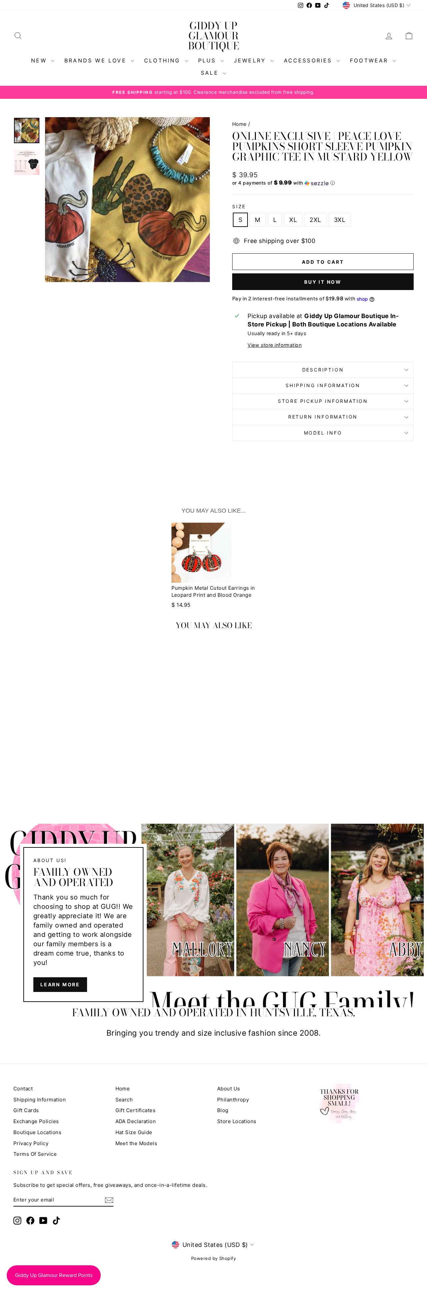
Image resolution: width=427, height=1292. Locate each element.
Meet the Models (136, 1143)
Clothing (163, 60)
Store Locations (237, 1121)
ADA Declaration (135, 1121)
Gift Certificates (135, 1110)
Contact (23, 1088)
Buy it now (323, 282)
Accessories (309, 60)
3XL (339, 219)
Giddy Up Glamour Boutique (213, 35)
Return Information (323, 417)
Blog (223, 1110)
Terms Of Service (35, 1154)
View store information (275, 345)
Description (323, 369)
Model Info (323, 433)
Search (124, 1099)
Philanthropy (233, 1099)
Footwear (370, 60)
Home (239, 124)
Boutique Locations (37, 1132)
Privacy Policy (30, 1143)
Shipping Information (39, 1099)
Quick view (60, 733)
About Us (228, 1088)
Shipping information (323, 385)
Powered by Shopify (213, 1258)
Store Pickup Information (323, 401)
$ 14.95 (181, 604)
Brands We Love (96, 60)
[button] (323, 183)
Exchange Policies (36, 1121)
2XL (315, 219)
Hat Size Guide (133, 1132)
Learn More (60, 984)
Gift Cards (26, 1110)
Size (239, 206)
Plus (208, 60)
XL (293, 219)
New (40, 60)
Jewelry (251, 60)
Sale (211, 72)
